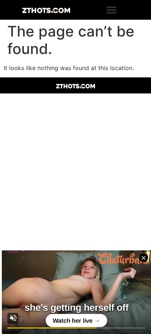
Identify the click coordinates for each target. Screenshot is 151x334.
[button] (111, 10)
